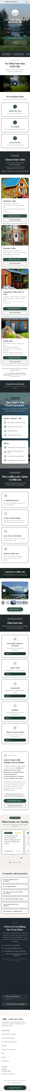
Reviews (4, 1057)
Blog (3, 1053)
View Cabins (15, 42)
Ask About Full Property (15, 806)
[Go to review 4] (13, 858)
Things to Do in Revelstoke (8, 1049)
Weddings (4, 1045)
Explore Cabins (14, 609)
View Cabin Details (15, 220)
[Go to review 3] (9, 858)
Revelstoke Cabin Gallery (8, 1038)
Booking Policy (5, 1061)
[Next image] (25, 590)
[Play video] (15, 83)
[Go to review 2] (4, 858)
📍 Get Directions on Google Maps (15, 1004)
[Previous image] (4, 590)
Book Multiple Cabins (14, 801)
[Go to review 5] (17, 858)
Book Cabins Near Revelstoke (9, 1042)
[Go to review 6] (21, 858)
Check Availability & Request (15, 38)
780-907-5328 (6, 1071)
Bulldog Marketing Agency (17, 1082)
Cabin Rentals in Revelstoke (9, 1034)
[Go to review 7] (25, 858)
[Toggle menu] (26, 2)
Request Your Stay (14, 216)
